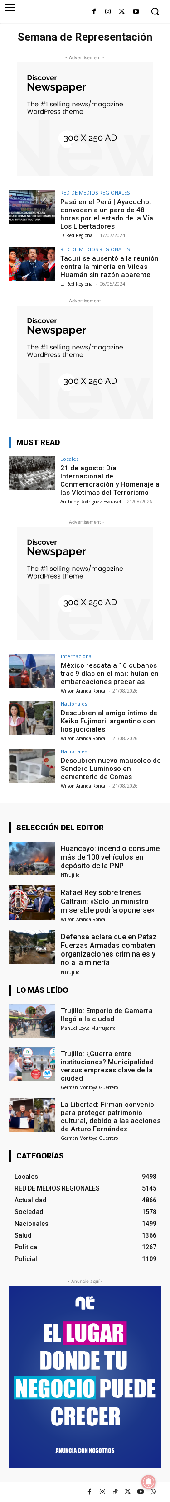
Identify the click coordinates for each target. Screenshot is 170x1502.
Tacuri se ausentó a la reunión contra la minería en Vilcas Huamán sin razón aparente (109, 266)
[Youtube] (136, 12)
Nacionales (74, 703)
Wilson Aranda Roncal (84, 691)
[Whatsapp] (153, 1492)
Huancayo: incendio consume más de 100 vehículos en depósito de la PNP (110, 857)
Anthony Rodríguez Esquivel (90, 501)
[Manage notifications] (148, 1482)
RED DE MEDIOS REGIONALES (95, 192)
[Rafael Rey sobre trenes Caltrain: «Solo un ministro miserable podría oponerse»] (32, 902)
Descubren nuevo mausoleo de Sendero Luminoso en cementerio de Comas (111, 768)
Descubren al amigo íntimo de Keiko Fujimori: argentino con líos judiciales (109, 721)
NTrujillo (70, 875)
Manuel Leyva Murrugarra (88, 1028)
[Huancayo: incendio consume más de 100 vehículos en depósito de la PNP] (32, 858)
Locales (69, 458)
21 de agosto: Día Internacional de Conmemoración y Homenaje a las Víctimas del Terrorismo (110, 480)
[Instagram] (108, 12)
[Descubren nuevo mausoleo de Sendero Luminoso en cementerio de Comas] (32, 766)
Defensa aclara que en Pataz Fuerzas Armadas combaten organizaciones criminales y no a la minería (109, 950)
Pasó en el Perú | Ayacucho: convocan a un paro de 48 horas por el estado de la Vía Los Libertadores (106, 214)
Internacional (77, 656)
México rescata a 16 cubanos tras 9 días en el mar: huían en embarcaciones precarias (110, 673)
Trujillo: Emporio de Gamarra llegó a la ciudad (107, 1015)
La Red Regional (77, 235)
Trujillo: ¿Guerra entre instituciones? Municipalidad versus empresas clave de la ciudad (107, 1066)
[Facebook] (94, 12)
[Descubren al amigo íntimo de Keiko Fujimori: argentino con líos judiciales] (32, 718)
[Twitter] (128, 1492)
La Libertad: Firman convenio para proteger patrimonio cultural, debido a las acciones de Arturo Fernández (110, 1116)
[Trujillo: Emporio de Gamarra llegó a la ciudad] (32, 1021)
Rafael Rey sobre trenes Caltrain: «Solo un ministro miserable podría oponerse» (108, 901)
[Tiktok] (115, 1492)
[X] (122, 12)
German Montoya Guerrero (89, 1087)
